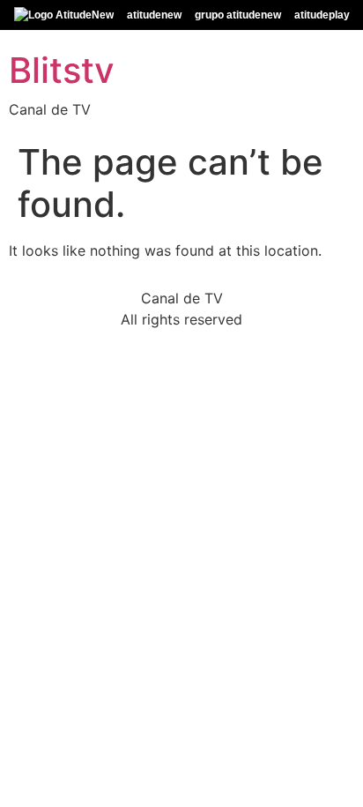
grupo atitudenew (238, 15)
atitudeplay (322, 15)
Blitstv (62, 70)
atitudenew (154, 15)
